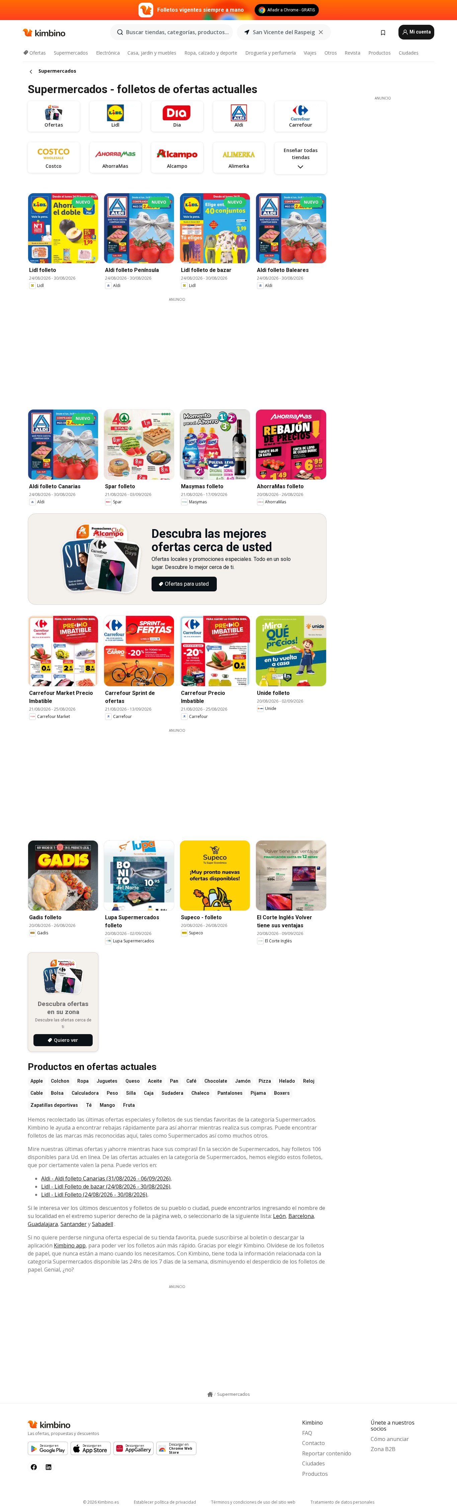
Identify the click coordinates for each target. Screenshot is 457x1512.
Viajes (310, 53)
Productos (379, 53)
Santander (74, 1224)
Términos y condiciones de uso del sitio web (253, 1502)
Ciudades (409, 53)
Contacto (313, 1443)
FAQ (307, 1433)
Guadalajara (43, 1224)
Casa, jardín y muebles (151, 53)
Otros (331, 53)
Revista (352, 53)
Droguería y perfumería (270, 53)
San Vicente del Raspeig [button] (284, 32)
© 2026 (101, 1502)
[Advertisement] (182, 349)
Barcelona (301, 1216)
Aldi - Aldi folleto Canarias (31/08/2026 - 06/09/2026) (106, 1178)
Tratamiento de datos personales (342, 1502)
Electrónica (108, 53)
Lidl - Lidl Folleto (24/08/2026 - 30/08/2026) (94, 1194)
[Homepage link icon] (210, 1394)
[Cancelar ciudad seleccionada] (320, 32)
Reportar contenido (326, 1453)
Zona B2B (383, 1449)
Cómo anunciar (390, 1439)
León (279, 1216)
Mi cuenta (419, 31)
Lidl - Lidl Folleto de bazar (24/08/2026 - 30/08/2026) (105, 1186)
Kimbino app (70, 1245)
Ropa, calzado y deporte (210, 53)
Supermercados (71, 53)
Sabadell (102, 1224)
